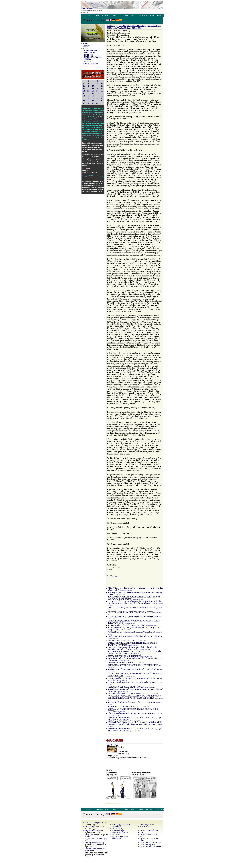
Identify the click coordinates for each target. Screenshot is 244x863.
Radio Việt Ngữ (118, 831)
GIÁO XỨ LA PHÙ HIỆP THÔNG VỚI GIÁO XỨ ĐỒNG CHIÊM (131, 608)
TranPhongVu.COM (146, 825)
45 (102, 101)
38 (93, 98)
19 (97, 88)
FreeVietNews (112, 576)
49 (97, 103)
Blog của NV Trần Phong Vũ (149, 842)
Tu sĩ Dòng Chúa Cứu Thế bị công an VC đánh (126, 625)
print (109, 570)
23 (93, 91)
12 (88, 86)
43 (93, 101)
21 (84, 91)
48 (93, 103)
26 (84, 93)
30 (102, 93)
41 (84, 101)
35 (102, 96)
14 (97, 86)
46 (84, 103)
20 (102, 88)
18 (93, 88)
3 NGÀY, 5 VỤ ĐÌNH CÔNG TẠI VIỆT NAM (124, 656)
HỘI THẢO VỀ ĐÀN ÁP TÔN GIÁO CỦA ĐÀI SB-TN (127, 694)
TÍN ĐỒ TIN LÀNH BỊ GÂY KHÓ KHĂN (123, 707)
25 (102, 91)
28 (93, 93)
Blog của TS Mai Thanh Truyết (147, 835)
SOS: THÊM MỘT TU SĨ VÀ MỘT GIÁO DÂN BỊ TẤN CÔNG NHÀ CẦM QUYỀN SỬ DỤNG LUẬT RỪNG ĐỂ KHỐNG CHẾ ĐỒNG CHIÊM (134, 602)
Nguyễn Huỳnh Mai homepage (120, 838)
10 (102, 83)
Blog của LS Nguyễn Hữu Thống (148, 839)
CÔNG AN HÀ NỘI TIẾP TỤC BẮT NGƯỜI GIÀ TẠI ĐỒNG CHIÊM (133, 665)
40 (102, 98)
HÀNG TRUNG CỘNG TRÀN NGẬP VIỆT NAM (126, 687)
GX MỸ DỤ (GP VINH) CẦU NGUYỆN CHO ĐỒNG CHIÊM (130, 612)
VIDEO (115, 15)
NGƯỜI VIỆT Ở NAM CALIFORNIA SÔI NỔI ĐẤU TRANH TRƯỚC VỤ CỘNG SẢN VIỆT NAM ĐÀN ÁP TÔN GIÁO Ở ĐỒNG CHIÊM (134, 697)
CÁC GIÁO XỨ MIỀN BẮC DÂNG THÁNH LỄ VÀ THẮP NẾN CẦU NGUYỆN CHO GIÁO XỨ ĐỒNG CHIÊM (132, 648)
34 (97, 96)
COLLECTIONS (102, 15)
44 (97, 101)
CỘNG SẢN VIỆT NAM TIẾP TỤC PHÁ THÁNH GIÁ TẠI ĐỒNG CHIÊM (135, 713)
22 (88, 91)
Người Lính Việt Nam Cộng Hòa (96, 840)
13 (93, 86)
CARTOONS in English (157, 15)
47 (88, 103)
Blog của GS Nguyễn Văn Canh (148, 831)
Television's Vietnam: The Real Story (95, 850)
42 (88, 101)
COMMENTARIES (129, 15)
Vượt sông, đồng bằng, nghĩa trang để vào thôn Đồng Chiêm (133, 616)
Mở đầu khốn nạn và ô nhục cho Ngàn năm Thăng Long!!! (131, 632)
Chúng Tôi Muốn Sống (94, 843)
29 (97, 93)
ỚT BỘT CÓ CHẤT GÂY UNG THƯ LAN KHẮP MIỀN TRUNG (131, 683)
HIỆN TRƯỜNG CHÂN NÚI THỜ (120, 663)
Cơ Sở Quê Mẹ (117, 829)
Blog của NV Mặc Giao (147, 844)
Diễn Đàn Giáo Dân (120, 833)
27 (88, 93)
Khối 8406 (116, 835)
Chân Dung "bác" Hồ (93, 827)
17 (88, 88)
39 (97, 98)
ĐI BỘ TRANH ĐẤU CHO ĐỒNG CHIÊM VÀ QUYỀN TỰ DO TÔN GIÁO (135, 636)
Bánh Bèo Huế (112, 745)
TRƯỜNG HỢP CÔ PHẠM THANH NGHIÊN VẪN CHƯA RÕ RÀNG (133, 669)
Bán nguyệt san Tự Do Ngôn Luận (121, 826)
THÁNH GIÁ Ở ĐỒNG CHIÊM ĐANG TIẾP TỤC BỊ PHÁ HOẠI (131, 702)
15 (102, 86)
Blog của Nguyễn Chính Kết (149, 846)
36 (84, 98)
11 (84, 86)
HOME (88, 15)
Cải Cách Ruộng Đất (93, 823)
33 (93, 96)
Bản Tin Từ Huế (144, 827)
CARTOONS (143, 15)
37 (88, 98)
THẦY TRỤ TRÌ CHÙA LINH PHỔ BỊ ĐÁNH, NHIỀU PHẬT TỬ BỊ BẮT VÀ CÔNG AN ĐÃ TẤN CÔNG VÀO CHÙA (134, 653)
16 (84, 88)
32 (88, 96)
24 (97, 91)
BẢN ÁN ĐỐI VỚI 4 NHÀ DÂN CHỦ (121, 641)
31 (84, 96)
